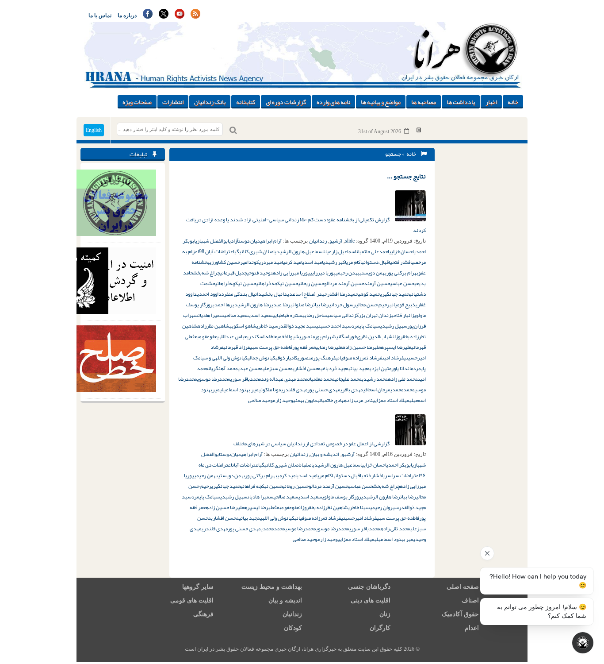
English (94, 130)
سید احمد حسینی (334, 325)
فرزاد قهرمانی (236, 347)
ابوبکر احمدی (399, 464)
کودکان (293, 628)
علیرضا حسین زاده (361, 347)
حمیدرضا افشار (342, 294)
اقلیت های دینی (370, 600)
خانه (513, 102)
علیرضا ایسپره (396, 347)
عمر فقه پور (304, 347)
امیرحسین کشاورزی (229, 262)
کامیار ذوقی (286, 357)
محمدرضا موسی (300, 528)
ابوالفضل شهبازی (212, 240)
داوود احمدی (209, 294)
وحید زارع (283, 400)
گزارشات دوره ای (286, 102)
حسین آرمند (377, 283)
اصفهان (306, 464)
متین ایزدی (380, 368)
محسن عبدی (250, 368)
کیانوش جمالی (261, 357)
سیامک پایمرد (366, 325)
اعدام (472, 628)
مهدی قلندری (294, 389)
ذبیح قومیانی (403, 304)
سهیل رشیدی (393, 325)
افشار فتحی (401, 262)
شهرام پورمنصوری (317, 336)
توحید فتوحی (260, 272)
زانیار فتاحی (402, 315)
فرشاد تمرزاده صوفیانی (359, 357)
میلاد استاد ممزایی (391, 400)
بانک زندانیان (210, 102)
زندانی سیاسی (341, 315)
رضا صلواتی (302, 304)
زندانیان (318, 240)
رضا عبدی (281, 304)
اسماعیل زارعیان (340, 251)
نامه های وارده (333, 102)
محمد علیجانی (348, 379)
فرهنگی (203, 614)
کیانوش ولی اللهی (277, 518)
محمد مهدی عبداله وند (284, 379)
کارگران (380, 628)
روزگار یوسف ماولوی (341, 496)
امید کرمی (292, 262)
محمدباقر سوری (245, 379)
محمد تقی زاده (403, 379)
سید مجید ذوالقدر (297, 325)
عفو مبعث (201, 336)
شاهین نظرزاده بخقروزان (323, 507)
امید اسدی (312, 262)
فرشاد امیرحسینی (359, 518)
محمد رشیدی (375, 379)
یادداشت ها (461, 102)
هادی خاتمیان (331, 400)
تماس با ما (99, 15)
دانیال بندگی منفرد (241, 294)
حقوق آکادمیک (460, 614)
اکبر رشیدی (334, 262)
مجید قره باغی (334, 368)
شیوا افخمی (288, 336)
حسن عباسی (402, 283)
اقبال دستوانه (376, 262)
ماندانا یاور (402, 368)
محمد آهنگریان (223, 368)
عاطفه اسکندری (262, 336)
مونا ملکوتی (270, 389)
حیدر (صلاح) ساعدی (307, 294)
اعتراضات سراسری (401, 475)
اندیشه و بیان (324, 454)
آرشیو (335, 240)
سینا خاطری (267, 325)
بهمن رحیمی (347, 272)
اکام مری (354, 262)
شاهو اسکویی (242, 325)
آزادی (233, 240)
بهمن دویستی (372, 272)
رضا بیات (321, 304)
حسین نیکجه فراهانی (277, 283)
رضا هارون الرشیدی (252, 304)
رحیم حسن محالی (373, 304)
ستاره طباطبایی (287, 315)
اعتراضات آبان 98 (216, 251)
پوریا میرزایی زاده (291, 272)
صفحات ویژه (137, 102)
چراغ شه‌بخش (206, 272)
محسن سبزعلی (278, 368)
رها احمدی (223, 304)
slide (350, 240)
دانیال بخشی (274, 294)
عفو (213, 336)
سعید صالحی (236, 315)
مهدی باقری (351, 389)
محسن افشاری (307, 368)
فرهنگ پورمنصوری (317, 357)
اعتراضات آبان (246, 464)
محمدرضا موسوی (213, 379)
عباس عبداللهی (232, 336)
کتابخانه (245, 102)
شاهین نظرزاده (213, 325)
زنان (384, 614)
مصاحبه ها (423, 102)
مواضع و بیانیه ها (381, 102)
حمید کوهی (369, 294)
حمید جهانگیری (394, 294)
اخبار (491, 102)
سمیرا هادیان (211, 315)
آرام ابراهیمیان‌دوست (241, 454)
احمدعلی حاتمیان (372, 251)
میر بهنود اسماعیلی (239, 389)
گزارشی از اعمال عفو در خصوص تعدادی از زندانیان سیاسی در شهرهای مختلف (311, 443)
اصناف (470, 600)
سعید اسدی (261, 315)
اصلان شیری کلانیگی (254, 251)
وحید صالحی (260, 400)
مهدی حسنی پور (323, 389)
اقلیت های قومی (192, 600)
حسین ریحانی (311, 283)
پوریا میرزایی (323, 272)
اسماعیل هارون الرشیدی (299, 251)
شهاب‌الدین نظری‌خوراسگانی (364, 336)
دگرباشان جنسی (369, 586)
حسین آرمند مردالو (344, 283)
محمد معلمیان (321, 379)
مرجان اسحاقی (376, 389)
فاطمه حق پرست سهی (271, 347)
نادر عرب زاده (358, 400)
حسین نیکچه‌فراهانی (235, 283)
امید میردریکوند (265, 262)
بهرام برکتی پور (402, 272)
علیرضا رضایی (329, 347)
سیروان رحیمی (384, 507)
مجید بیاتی (359, 368)
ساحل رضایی (314, 315)
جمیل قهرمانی (233, 272)
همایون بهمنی (306, 400)
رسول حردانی (342, 304)
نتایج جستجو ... (406, 176)
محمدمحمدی (402, 389)
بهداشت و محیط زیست (271, 586)
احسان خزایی (401, 251)
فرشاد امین (393, 357)
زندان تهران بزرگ (373, 315)
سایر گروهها (198, 586)
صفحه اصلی (463, 586)
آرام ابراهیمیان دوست (260, 240)
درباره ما (127, 15)
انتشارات (172, 102)
